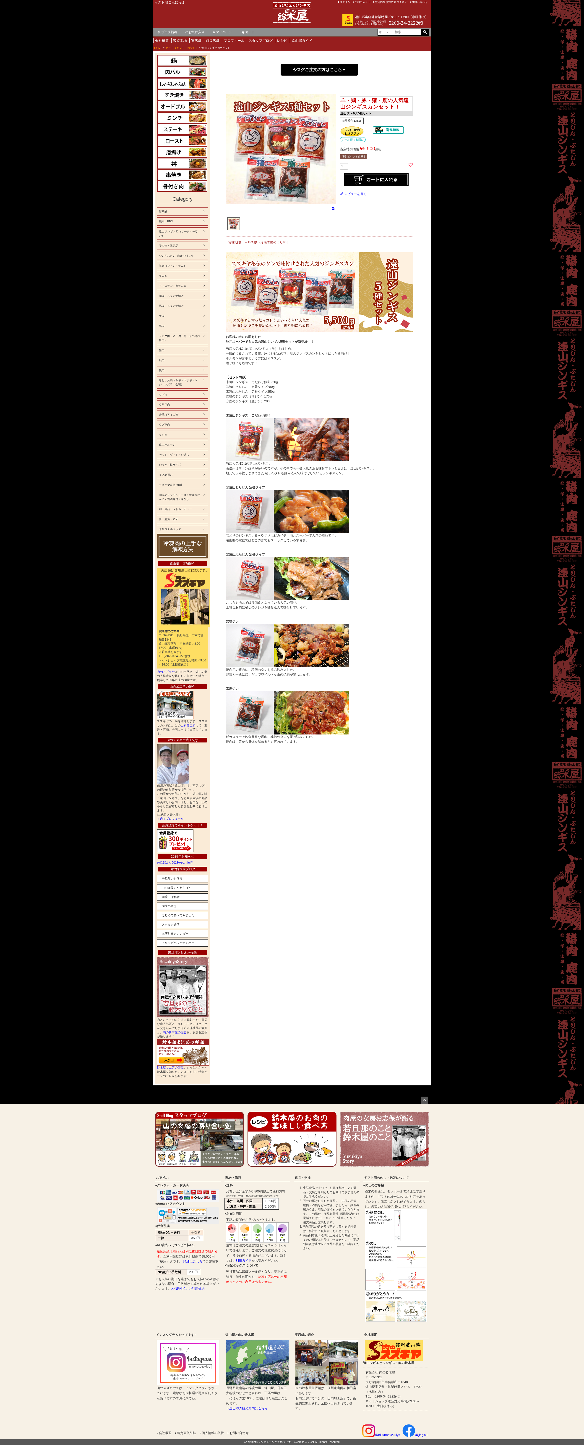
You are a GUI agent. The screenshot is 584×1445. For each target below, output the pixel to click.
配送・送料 (233, 1177)
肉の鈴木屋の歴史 (175, 1032)
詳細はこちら (192, 1261)
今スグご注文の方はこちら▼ (319, 69)
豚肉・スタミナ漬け (171, 306)
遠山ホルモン (167, 444)
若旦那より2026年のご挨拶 (175, 862)
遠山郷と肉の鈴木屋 (239, 1335)
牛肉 (161, 316)
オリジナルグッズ (170, 529)
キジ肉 (163, 434)
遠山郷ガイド (302, 40)
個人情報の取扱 (213, 1433)
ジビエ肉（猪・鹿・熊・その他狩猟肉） (179, 338)
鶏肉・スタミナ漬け (171, 295)
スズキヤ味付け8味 (170, 485)
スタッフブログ (261, 40)
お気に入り (197, 32)
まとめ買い (166, 474)
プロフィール (234, 40)
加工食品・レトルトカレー (175, 509)
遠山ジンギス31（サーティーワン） (178, 233)
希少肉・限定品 (168, 245)
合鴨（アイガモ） (170, 414)
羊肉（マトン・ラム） (172, 265)
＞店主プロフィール (170, 819)
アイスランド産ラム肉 (172, 285)
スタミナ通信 (171, 924)
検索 (424, 32)
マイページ (224, 32)
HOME (158, 48)
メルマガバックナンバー (178, 943)
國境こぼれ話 (171, 897)
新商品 (163, 211)
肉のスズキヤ (166, 672)
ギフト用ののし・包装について (386, 1177)
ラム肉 (163, 275)
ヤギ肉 (163, 394)
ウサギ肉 (164, 404)
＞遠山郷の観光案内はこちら (247, 1408)
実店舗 (196, 40)
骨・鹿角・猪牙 (168, 519)
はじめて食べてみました (178, 915)
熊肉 (161, 370)
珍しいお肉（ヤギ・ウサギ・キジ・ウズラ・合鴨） (178, 382)
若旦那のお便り (172, 878)
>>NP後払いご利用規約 (188, 1288)
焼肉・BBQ (166, 221)
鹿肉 (161, 360)
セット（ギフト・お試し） (181, 48)
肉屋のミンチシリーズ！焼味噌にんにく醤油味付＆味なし (179, 497)
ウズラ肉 (164, 424)
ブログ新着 (169, 32)
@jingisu (421, 1435)
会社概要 (162, 40)
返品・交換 (303, 1177)
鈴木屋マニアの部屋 (170, 1067)
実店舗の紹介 (304, 1335)
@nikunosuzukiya (387, 1435)
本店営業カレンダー (175, 933)
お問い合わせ (239, 1433)
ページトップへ (424, 1100)
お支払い (162, 1177)
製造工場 (180, 40)
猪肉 (161, 350)
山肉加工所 (188, 725)
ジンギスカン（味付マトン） (177, 255)
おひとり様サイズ (170, 464)
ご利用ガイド (242, 1260)
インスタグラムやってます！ (177, 1335)
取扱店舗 (212, 40)
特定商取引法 (186, 1433)
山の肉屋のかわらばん (176, 888)
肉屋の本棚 (169, 906)
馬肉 (161, 326)
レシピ (282, 40)
